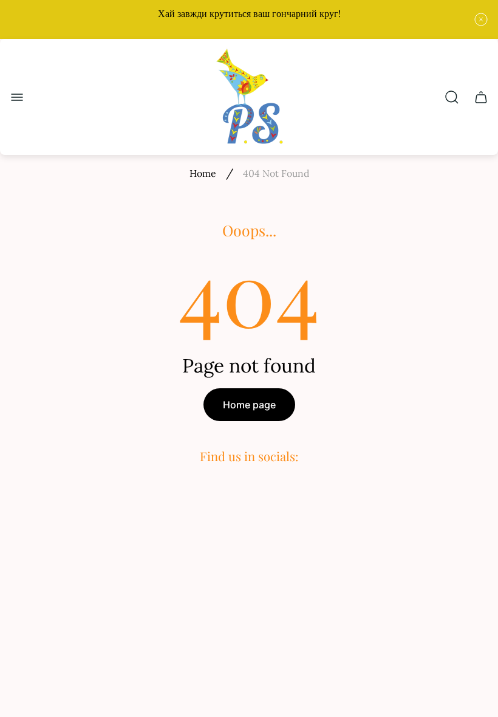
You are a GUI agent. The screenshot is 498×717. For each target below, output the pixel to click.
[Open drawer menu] (17, 97)
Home (202, 173)
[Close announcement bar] (481, 19)
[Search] (451, 97)
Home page (249, 405)
